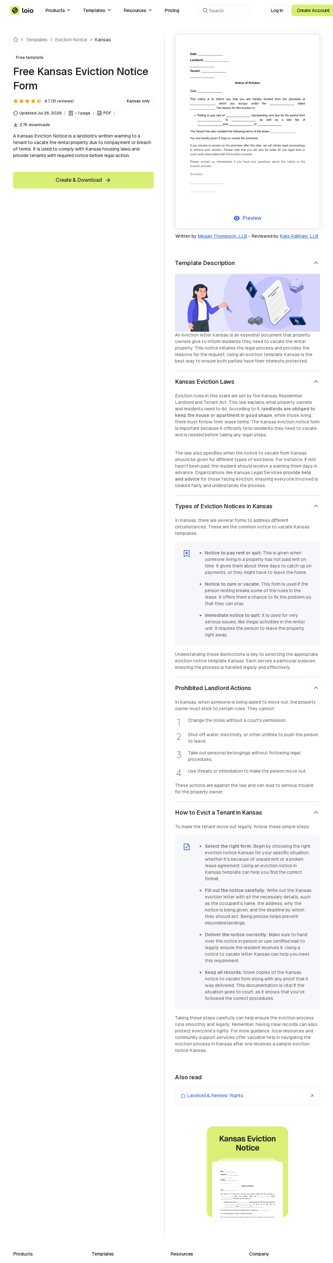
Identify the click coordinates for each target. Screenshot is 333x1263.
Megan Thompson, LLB (222, 236)
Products (55, 10)
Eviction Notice (71, 40)
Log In (277, 10)
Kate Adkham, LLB (299, 236)
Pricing (172, 10)
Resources (135, 10)
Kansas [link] (103, 40)
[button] (247, 263)
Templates (94, 10)
